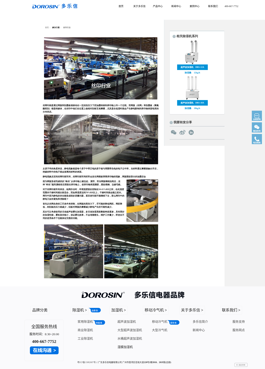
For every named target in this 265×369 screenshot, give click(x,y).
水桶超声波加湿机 (129, 338)
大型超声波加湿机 (129, 330)
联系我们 (213, 6)
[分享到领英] (191, 132)
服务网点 (238, 330)
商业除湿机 (85, 330)
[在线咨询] (257, 122)
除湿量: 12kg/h (192, 73)
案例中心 (195, 6)
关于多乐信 (139, 6)
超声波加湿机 (126, 321)
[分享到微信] (174, 132)
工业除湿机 (85, 338)
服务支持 (238, 321)
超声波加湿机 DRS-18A (192, 103)
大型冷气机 (159, 330)
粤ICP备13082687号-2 (87, 362)
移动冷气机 (159, 321)
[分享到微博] (182, 132)
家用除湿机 (85, 321)
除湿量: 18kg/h (192, 108)
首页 (121, 6)
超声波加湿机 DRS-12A (192, 67)
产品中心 (158, 6)
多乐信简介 (200, 321)
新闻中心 (176, 6)
